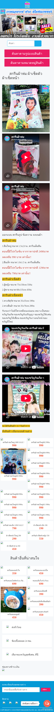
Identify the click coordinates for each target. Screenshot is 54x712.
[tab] (27, 53)
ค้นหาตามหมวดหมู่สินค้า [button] (27, 63)
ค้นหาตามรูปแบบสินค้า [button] (27, 53)
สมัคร (45, 689)
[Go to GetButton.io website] (47, 709)
